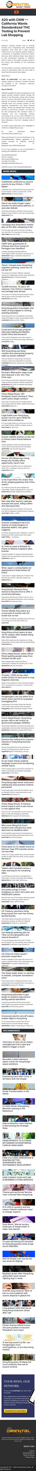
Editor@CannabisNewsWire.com (12, 163)
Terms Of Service (28, 1455)
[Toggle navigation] (16, 12)
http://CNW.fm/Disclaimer (17, 145)
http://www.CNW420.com (10, 159)
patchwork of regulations (11, 54)
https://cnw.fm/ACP (9, 85)
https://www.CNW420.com (13, 133)
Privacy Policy (29, 1457)
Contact (31, 1451)
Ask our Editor (21, 151)
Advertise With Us (28, 1453)
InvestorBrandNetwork (24, 167)
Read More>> (6, 76)
